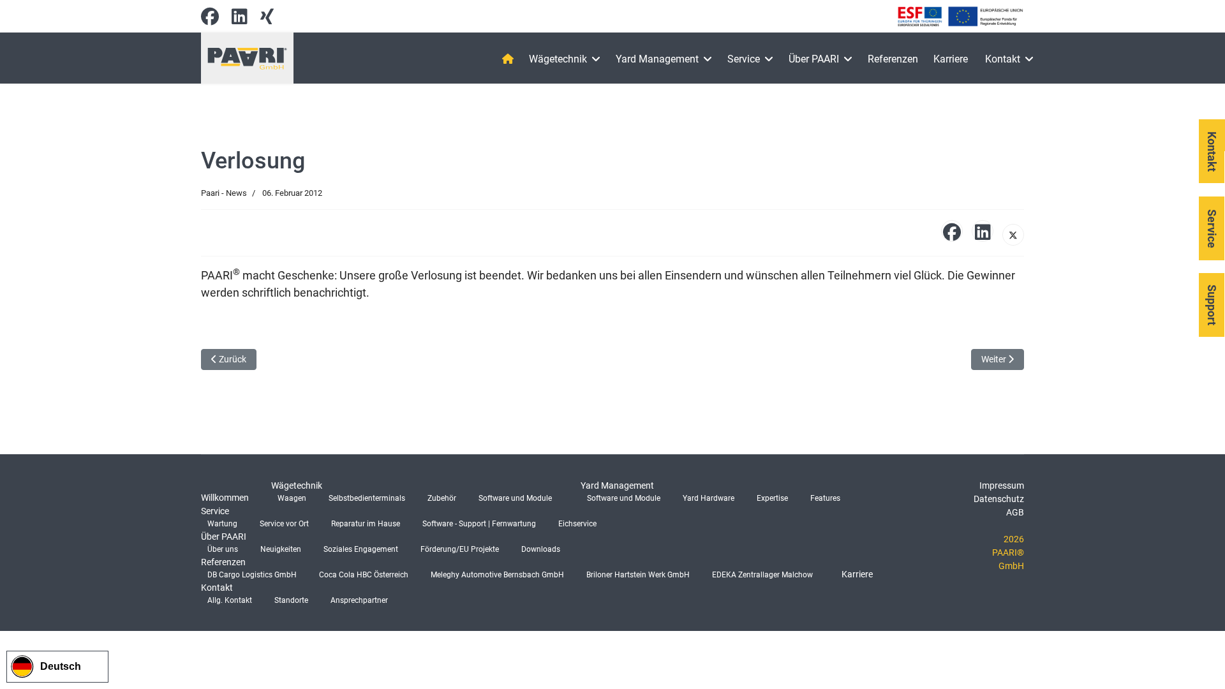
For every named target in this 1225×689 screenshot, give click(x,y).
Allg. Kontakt (229, 600)
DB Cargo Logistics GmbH (252, 574)
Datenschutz (999, 499)
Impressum (1001, 485)
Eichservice (577, 523)
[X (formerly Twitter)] (1013, 235)
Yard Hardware (708, 498)
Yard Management (657, 59)
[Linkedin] (240, 20)
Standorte (291, 600)
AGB (1015, 512)
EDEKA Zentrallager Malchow (762, 574)
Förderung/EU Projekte (459, 549)
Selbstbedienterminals (367, 498)
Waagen (292, 498)
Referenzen (893, 59)
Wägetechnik (558, 59)
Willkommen (225, 498)
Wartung (222, 523)
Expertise (772, 498)
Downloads (540, 549)
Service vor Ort (284, 523)
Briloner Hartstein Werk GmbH (638, 574)
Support (1212, 305)
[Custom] (267, 20)
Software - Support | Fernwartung (479, 523)
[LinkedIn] (982, 231)
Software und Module (515, 498)
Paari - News (224, 193)
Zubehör (441, 498)
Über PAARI (814, 59)
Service (743, 59)
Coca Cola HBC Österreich (363, 574)
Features (825, 498)
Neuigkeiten (280, 549)
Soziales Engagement (360, 549)
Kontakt (1002, 59)
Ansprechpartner (359, 600)
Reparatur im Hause (365, 523)
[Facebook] (210, 20)
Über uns (222, 549)
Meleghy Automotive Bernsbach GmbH (497, 574)
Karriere (950, 59)
